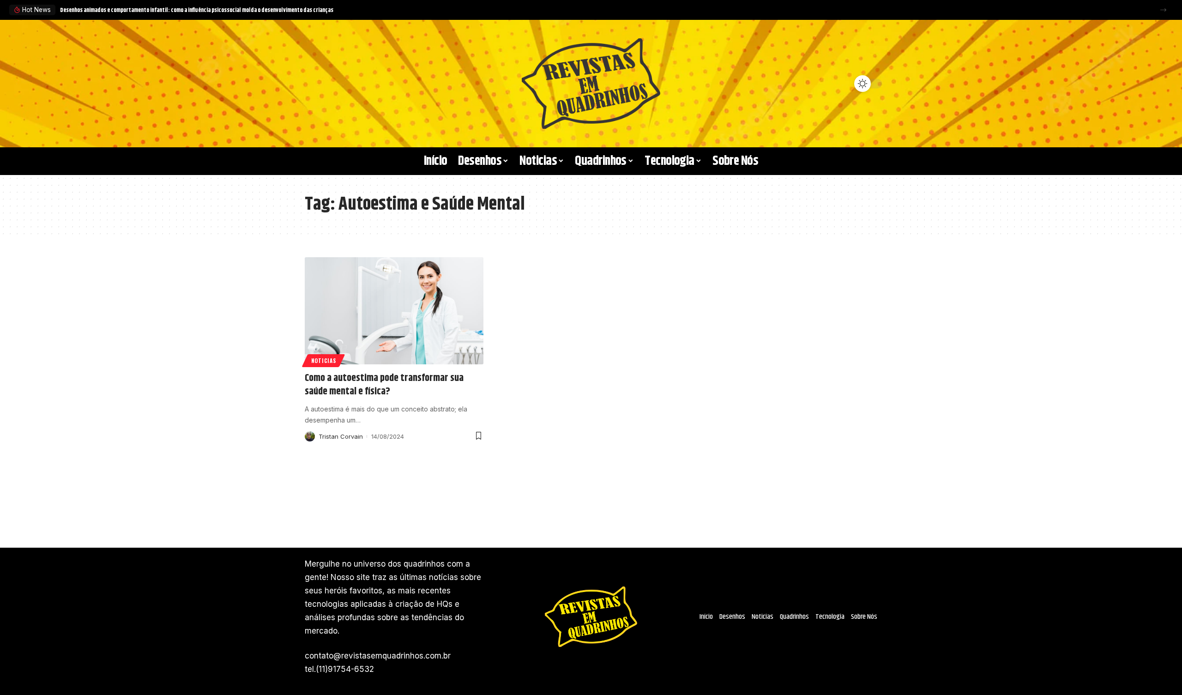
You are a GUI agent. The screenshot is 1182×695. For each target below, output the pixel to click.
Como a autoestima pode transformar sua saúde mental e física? (384, 384)
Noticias (323, 360)
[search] (316, 83)
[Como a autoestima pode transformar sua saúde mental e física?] (394, 310)
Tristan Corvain (341, 436)
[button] (1163, 10)
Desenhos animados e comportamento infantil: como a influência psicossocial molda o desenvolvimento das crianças (196, 10)
